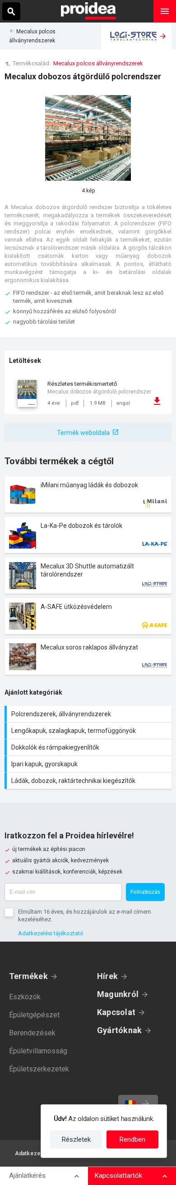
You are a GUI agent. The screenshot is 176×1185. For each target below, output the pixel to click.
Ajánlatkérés (27, 1175)
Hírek (107, 976)
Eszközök (25, 997)
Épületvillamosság (38, 1051)
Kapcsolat (116, 1012)
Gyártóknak (119, 1030)
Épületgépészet (34, 1015)
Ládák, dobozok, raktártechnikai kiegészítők (89, 781)
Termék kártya (88, 494)
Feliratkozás (145, 892)
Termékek (28, 976)
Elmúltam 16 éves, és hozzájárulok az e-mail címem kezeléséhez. (84, 915)
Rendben (132, 1139)
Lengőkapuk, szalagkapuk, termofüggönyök (89, 731)
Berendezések (32, 1033)
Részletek (76, 1139)
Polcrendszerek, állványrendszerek (89, 714)
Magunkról (118, 994)
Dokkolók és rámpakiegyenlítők (89, 747)
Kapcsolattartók (118, 1175)
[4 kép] (88, 138)
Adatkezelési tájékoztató (50, 933)
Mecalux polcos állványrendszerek (98, 63)
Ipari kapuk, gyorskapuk (89, 764)
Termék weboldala (83, 432)
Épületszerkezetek (39, 1069)
